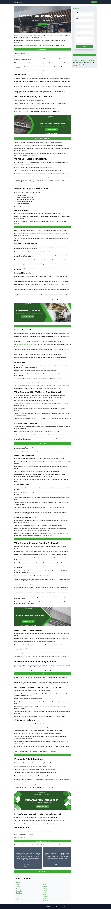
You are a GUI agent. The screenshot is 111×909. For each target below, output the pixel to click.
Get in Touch (42, 226)
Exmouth (45, 886)
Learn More (42, 326)
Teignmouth (18, 899)
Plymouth (16, 837)
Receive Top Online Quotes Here (43, 841)
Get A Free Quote (42, 871)
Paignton (18, 888)
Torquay (18, 897)
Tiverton (45, 894)
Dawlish (45, 882)
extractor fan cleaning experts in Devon (28, 344)
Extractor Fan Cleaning (19, 35)
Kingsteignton (19, 892)
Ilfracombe (45, 900)
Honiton (45, 898)
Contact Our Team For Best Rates (42, 138)
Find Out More (43, 443)
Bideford (45, 888)
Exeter (44, 884)
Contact (93, 2)
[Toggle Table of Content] (26, 54)
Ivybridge (21, 837)
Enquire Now (42, 754)
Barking (25, 837)
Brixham (18, 894)
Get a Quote (41, 23)
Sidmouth (45, 890)
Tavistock (18, 886)
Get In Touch (84, 55)
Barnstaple (45, 896)
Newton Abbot (19, 890)
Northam (45, 892)
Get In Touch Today (42, 49)
